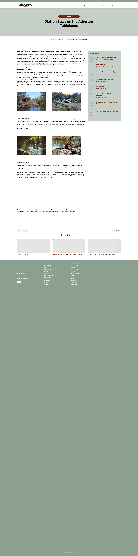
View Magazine (47, 284)
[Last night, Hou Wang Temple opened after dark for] (101, 449)
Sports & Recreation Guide (75, 273)
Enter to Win (46, 282)
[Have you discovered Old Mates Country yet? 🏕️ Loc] (109, 366)
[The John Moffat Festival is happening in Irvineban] (101, 515)
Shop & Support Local (74, 269)
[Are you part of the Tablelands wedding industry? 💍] (109, 521)
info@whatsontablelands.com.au (23, 278)
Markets (45, 267)
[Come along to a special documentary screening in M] (109, 287)
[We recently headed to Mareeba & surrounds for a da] (117, 352)
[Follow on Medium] (120, 1)
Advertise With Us (74, 280)
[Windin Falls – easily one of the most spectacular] (117, 458)
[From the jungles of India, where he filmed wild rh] (101, 298)
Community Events (47, 277)
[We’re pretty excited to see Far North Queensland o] (109, 447)
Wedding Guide (73, 271)
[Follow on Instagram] (118, 1)
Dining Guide (73, 275)
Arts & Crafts (46, 271)
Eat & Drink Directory (74, 265)
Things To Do (73, 267)
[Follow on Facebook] (115, 1)
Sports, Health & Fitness (48, 275)
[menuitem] (65, 5)
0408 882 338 (19, 276)
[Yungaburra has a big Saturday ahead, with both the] (117, 278)
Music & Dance (46, 273)
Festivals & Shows (47, 269)
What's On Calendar (47, 265)
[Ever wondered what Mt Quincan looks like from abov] (101, 376)
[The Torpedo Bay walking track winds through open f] (117, 519)
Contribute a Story (74, 282)
